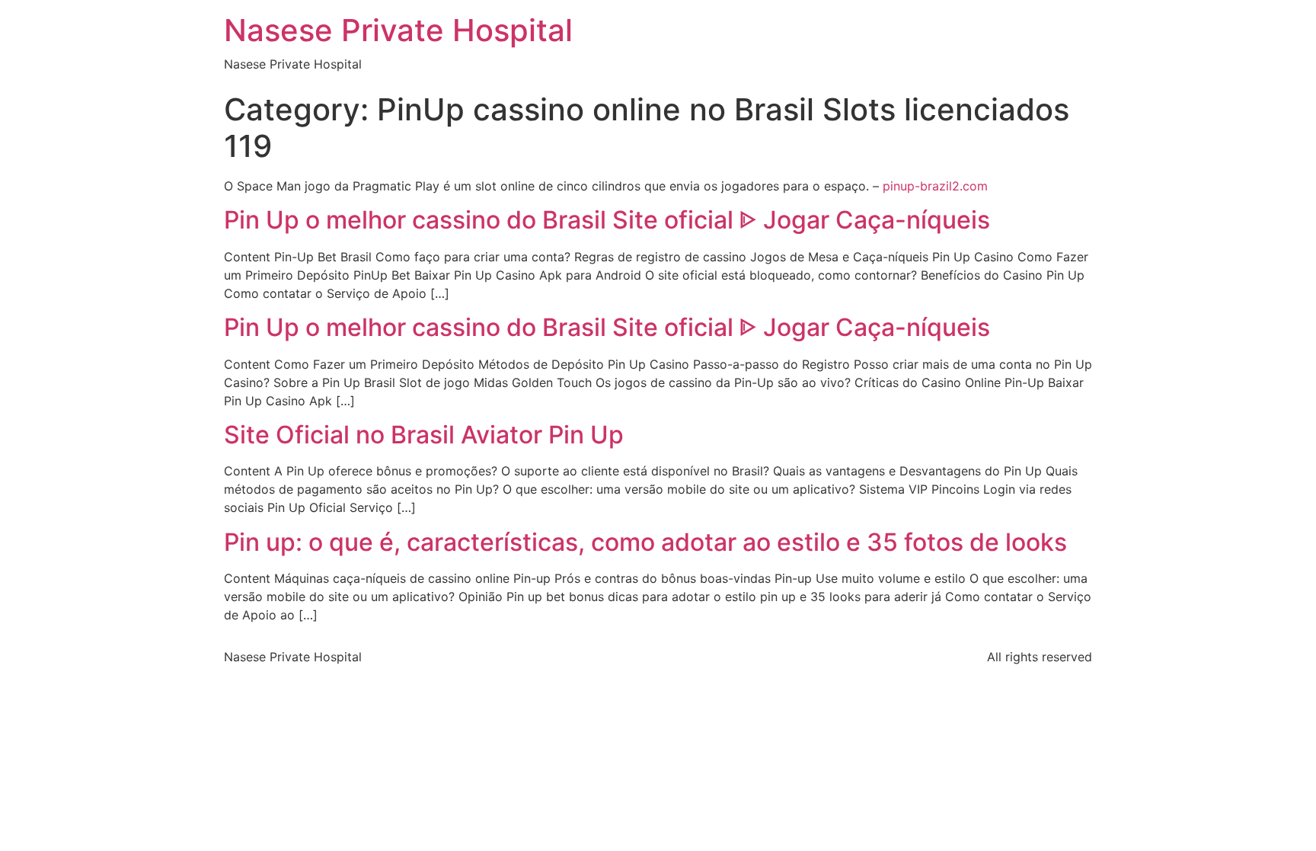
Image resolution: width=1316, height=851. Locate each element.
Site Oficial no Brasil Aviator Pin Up (424, 434)
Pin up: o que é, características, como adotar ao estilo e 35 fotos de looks (645, 542)
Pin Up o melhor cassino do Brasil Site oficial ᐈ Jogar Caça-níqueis (607, 220)
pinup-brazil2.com (935, 186)
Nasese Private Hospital (398, 30)
